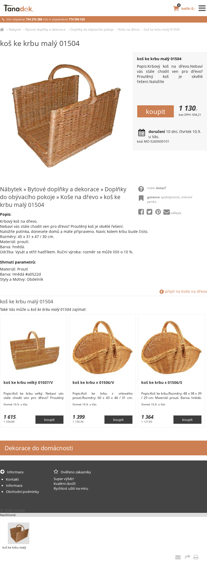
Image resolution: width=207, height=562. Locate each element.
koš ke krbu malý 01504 (162, 29)
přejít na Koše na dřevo (185, 291)
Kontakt (12, 479)
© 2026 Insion (12, 510)
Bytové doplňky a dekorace (46, 29)
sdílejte (176, 213)
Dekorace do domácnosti (39, 448)
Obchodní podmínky (22, 491)
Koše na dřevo (129, 29)
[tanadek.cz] (2, 29)
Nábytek (15, 29)
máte (156, 188)
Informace (14, 485)
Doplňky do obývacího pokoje (92, 29)
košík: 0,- (186, 8)
